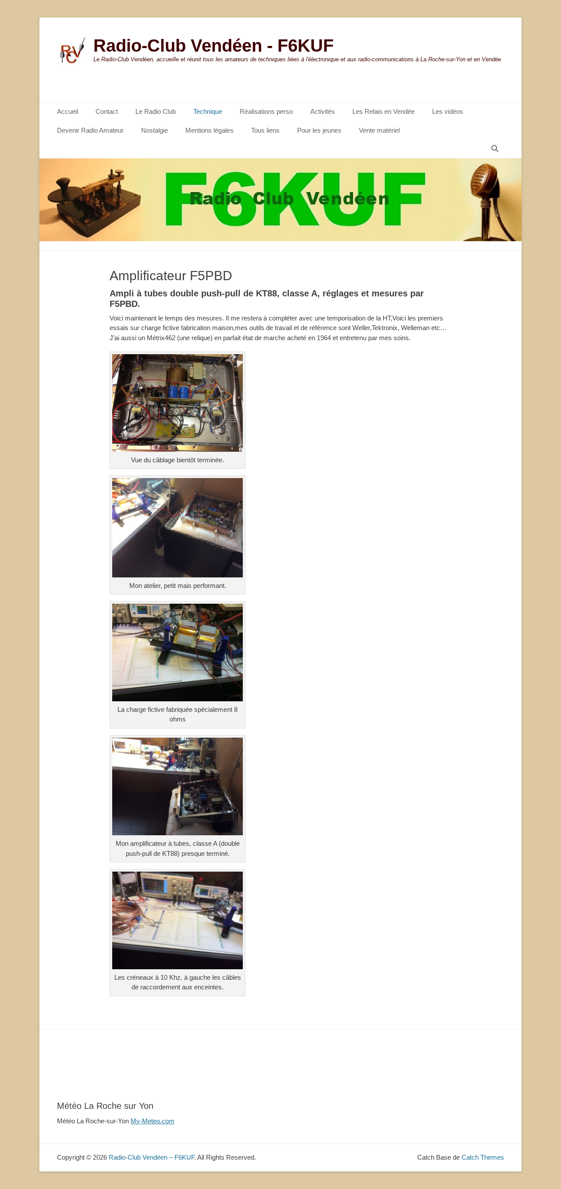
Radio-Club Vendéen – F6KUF (151, 1157)
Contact (107, 111)
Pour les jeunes (319, 130)
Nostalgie (154, 130)
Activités (322, 111)
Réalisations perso (266, 111)
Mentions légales (209, 130)
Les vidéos (447, 111)
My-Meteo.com (152, 1121)
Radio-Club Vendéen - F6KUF (213, 45)
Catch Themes (483, 1157)
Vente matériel (379, 130)
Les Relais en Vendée (383, 111)
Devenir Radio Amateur (90, 130)
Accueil (67, 111)
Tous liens (265, 130)
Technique (207, 111)
